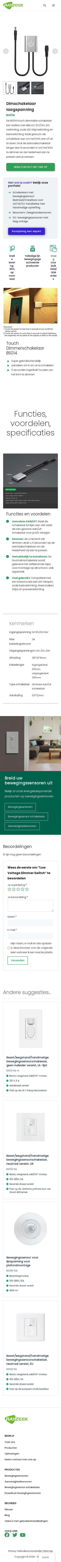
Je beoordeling (18, 897)
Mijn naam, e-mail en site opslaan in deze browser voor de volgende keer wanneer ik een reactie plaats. (32, 948)
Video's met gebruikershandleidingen (26, 1521)
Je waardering (17, 885)
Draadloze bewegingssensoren (23, 1493)
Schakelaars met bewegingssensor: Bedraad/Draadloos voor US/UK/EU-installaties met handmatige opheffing (29, 200)
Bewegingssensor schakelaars (22, 1487)
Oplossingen (12, 1453)
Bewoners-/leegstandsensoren (32, 212)
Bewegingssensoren (16, 1475)
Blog (7, 1515)
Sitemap (48, 1551)
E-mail (12, 930)
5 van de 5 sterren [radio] (27, 889)
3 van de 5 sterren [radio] (18, 889)
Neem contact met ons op (30, 167)
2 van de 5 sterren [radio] (14, 889)
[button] (44, 5)
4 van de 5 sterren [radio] (22, 889)
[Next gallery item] (55, 51)
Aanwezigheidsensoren (18, 1481)
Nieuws (9, 1509)
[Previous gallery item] (6, 51)
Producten (11, 1447)
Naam (12, 916)
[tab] (9, 87)
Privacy (12, 1551)
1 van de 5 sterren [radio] (9, 889)
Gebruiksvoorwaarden (29, 1551)
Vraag (53, 257)
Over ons (10, 1442)
